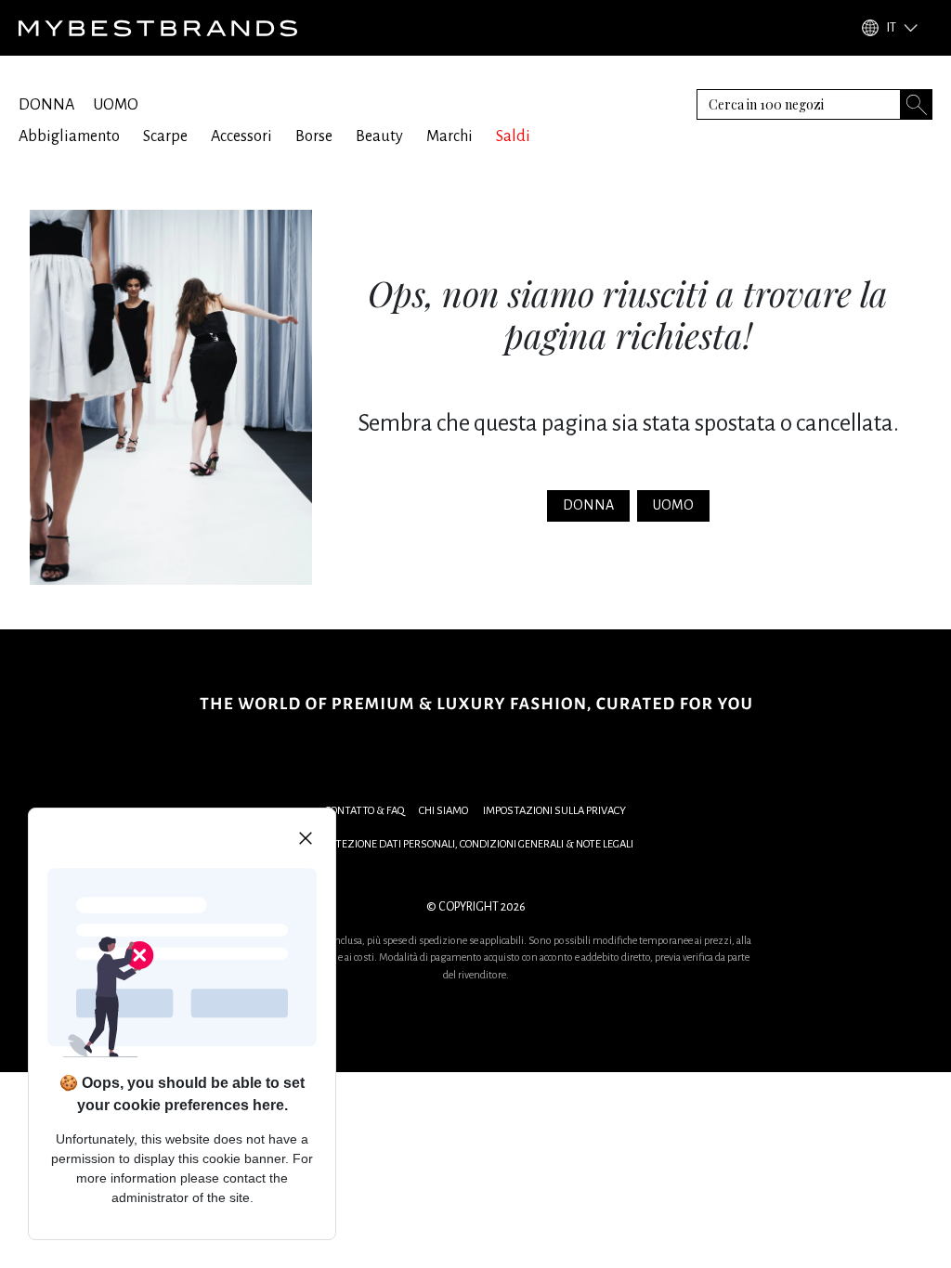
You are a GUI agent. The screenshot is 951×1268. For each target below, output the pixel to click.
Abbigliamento (69, 136)
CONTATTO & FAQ (364, 811)
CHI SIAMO (443, 811)
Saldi (513, 136)
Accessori (241, 136)
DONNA (46, 105)
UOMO (115, 105)
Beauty (379, 136)
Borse (313, 136)
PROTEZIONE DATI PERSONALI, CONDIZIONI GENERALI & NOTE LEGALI (475, 844)
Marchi (449, 136)
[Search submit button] (916, 104)
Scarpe (165, 136)
